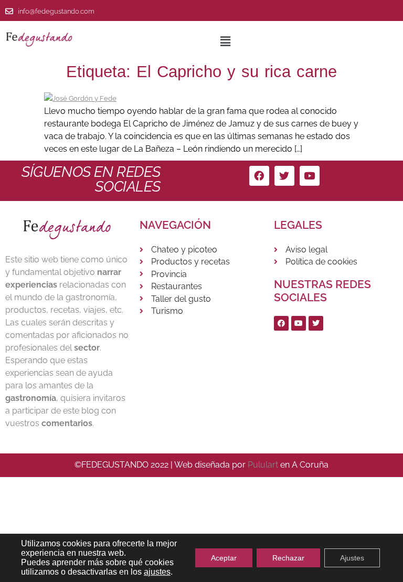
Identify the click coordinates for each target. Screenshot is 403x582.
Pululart (263, 465)
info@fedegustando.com (56, 11)
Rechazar (288, 558)
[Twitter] (284, 176)
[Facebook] (259, 176)
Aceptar (224, 558)
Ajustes (352, 558)
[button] (225, 41)
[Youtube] (310, 176)
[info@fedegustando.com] (9, 11)
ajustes (157, 571)
